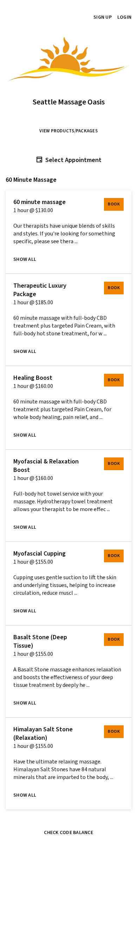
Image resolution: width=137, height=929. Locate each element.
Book (114, 204)
